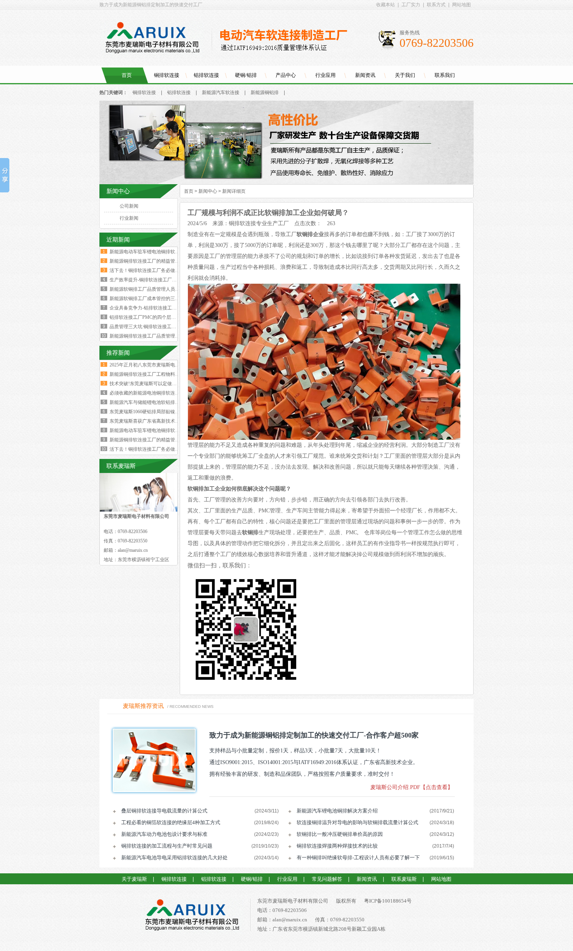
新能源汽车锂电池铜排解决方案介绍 (337, 811)
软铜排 (250, 532)
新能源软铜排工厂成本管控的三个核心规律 (154, 298)
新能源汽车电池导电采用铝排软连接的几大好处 (174, 857)
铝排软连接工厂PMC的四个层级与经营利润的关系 (161, 317)
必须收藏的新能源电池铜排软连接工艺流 (152, 393)
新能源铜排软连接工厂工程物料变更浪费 (152, 374)
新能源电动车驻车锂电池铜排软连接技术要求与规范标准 (168, 251)
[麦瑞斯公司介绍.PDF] (152, 760)
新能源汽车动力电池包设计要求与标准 (164, 834)
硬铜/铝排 (246, 75)
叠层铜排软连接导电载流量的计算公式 (164, 811)
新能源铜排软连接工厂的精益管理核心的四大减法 (161, 261)
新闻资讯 (365, 75)
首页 (127, 75)
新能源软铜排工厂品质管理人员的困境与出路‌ (156, 289)
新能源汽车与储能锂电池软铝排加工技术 (152, 402)
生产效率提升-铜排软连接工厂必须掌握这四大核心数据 (166, 280)
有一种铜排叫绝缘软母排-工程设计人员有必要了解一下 (358, 857)
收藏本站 (385, 4)
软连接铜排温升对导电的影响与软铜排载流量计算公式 (357, 822)
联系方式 (436, 4)
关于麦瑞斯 (134, 879)
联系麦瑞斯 (404, 879)
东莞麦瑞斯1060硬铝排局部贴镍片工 (147, 411)
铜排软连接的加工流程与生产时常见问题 (166, 846)
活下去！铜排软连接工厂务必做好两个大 (152, 449)
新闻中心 (207, 191)
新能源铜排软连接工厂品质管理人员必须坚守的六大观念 (168, 336)
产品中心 (286, 75)
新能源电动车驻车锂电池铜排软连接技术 (152, 430)
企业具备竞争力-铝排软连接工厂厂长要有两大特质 (162, 308)
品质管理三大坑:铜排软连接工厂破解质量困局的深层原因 (169, 326)
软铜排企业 (310, 234)
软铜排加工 (201, 489)
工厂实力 (410, 4)
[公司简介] (286, 182)
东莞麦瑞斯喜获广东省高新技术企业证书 (152, 421)
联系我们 (445, 75)
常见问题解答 (327, 879)
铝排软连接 (206, 75)
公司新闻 (129, 206)
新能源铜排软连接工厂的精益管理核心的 (152, 440)
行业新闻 (129, 218)
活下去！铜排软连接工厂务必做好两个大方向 (156, 270)
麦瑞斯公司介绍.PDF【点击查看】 (411, 787)
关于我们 (405, 75)
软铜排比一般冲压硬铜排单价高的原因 (340, 834)
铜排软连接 (166, 75)
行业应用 (325, 75)
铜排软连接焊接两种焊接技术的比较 (337, 846)
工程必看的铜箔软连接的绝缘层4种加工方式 (170, 822)
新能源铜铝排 (265, 92)
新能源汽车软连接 (220, 92)
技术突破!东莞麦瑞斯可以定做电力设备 (150, 383)
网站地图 (461, 4)
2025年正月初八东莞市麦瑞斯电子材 (147, 365)
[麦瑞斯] (192, 916)
